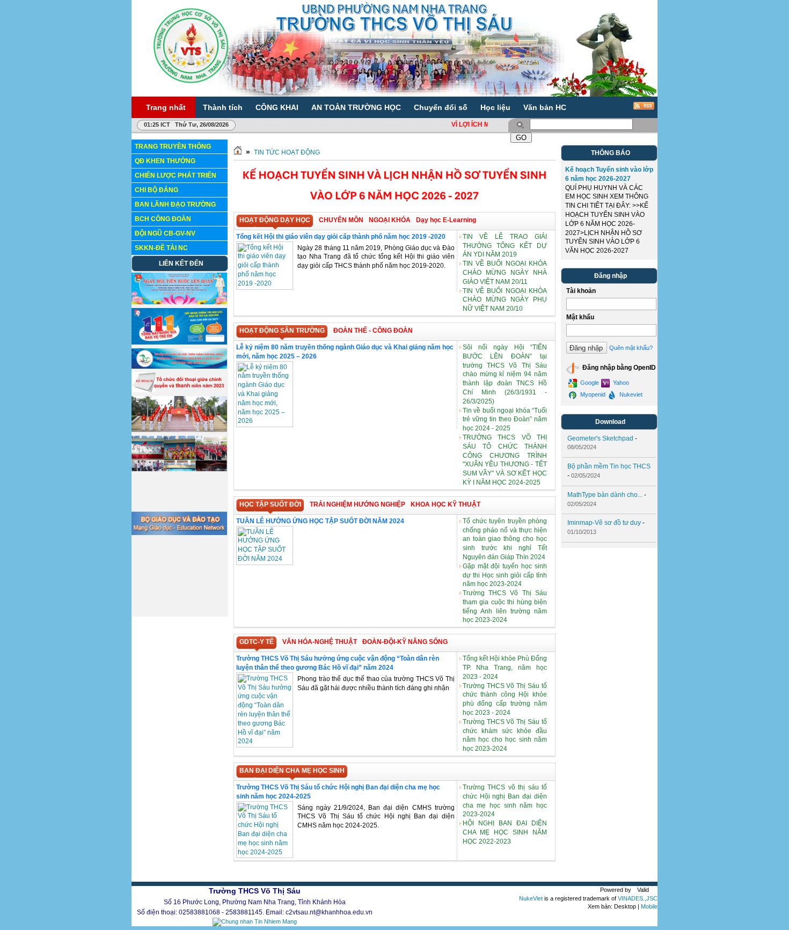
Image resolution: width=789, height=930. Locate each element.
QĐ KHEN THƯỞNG (165, 161)
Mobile (649, 907)
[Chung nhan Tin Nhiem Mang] (255, 921)
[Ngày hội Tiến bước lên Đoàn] (179, 302)
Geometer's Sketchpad (600, 438)
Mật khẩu (580, 317)
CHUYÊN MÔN (341, 220)
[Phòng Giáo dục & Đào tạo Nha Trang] (179, 581)
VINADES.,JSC (638, 898)
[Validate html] (638, 890)
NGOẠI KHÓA (390, 220)
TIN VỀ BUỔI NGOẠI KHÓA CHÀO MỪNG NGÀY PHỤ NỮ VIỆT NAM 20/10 (505, 300)
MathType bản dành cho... (604, 495)
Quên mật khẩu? (631, 348)
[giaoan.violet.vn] (179, 612)
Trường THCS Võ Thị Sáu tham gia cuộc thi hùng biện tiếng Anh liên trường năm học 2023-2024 (505, 606)
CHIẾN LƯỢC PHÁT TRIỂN (175, 175)
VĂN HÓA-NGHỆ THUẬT (319, 642)
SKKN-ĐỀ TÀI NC (161, 248)
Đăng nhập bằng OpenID (618, 367)
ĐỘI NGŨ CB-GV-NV (165, 233)
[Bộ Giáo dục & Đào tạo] (179, 533)
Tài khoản (581, 291)
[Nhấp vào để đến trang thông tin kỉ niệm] (179, 366)
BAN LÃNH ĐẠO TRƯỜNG (175, 204)
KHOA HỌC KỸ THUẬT (445, 504)
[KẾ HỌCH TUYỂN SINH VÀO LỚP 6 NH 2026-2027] (394, 207)
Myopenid (592, 394)
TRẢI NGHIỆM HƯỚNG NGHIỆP (357, 504)
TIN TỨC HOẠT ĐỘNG (287, 152)
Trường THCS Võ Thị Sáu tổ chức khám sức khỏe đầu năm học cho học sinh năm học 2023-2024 (505, 735)
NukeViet (531, 898)
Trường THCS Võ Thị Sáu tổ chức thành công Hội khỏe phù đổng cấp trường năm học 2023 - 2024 (505, 699)
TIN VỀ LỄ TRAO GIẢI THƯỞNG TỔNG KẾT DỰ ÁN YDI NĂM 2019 (505, 246)
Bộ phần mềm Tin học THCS (609, 466)
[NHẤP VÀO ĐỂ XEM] (179, 390)
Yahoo (620, 382)
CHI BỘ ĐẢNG (156, 190)
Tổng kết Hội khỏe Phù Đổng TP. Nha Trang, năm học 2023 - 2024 (505, 667)
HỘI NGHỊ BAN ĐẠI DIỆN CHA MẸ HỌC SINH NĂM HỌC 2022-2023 (505, 832)
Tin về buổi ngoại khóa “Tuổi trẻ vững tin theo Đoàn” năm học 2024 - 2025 (505, 420)
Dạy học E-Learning (446, 220)
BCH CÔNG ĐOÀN (163, 219)
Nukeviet (630, 394)
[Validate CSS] (651, 890)
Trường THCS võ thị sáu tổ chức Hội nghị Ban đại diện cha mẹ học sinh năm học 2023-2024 (505, 800)
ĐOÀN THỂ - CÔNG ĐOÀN (373, 330)
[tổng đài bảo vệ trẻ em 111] (179, 342)
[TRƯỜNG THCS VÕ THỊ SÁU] (191, 45)
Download (610, 422)
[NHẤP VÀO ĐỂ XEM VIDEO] (179, 430)
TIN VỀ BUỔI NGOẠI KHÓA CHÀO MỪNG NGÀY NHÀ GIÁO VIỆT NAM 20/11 (505, 272)
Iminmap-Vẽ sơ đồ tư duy (604, 522)
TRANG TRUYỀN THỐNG (173, 146)
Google (589, 382)
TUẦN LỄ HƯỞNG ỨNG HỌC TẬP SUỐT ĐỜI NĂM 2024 (320, 521)
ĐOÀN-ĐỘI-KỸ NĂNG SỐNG (405, 642)
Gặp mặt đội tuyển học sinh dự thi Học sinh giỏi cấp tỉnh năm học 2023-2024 (505, 575)
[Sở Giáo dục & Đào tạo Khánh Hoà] (179, 559)
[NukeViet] (616, 890)
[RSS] (636, 109)
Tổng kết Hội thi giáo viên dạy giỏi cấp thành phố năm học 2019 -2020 (340, 236)
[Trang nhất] (237, 152)
